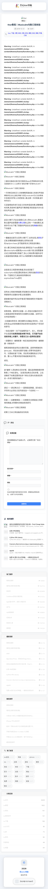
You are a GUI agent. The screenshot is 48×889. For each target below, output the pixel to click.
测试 (33, 33)
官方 (7, 772)
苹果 (40, 33)
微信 (7, 786)
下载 (12, 33)
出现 (18, 772)
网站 (8, 482)
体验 (19, 33)
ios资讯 (9, 757)
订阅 (25, 35)
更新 (39, 762)
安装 (29, 781)
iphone (34, 757)
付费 (16, 33)
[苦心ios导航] (24, 5)
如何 (29, 776)
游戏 (28, 762)
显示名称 (10, 469)
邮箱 (9, 476)
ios (7, 762)
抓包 (26, 33)
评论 (9, 442)
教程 (30, 33)
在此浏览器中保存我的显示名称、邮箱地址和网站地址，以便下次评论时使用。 (23, 493)
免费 (7, 781)
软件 (7, 776)
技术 (18, 776)
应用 (17, 762)
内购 (23, 33)
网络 (37, 33)
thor (9, 33)
